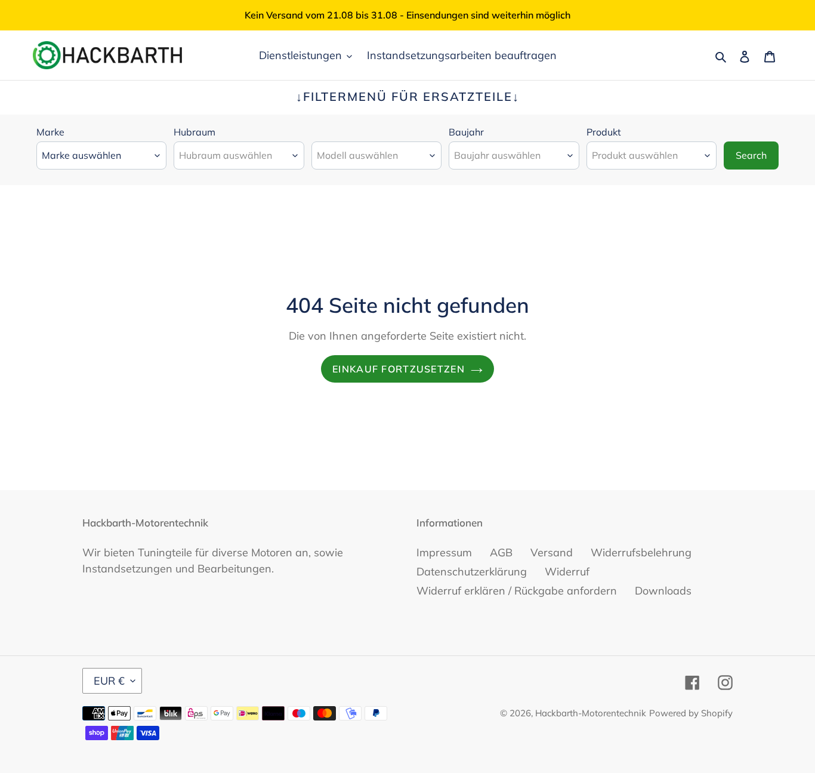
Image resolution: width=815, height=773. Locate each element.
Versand (551, 552)
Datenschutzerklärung (471, 571)
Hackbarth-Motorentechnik (590, 713)
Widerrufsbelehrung (641, 552)
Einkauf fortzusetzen (398, 369)
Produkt (603, 132)
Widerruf (567, 571)
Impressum (444, 552)
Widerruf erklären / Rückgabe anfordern (516, 591)
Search (751, 155)
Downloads (663, 591)
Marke (50, 132)
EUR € (109, 681)
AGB (501, 552)
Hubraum (194, 132)
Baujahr (466, 132)
